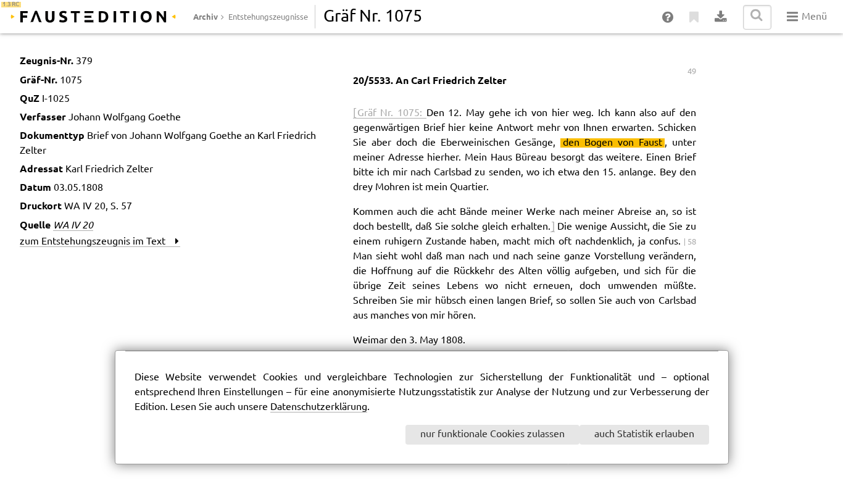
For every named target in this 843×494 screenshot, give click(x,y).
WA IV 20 (73, 224)
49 (691, 71)
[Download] (721, 17)
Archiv (205, 16)
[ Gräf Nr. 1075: (389, 113)
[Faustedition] (93, 16)
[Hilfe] (668, 17)
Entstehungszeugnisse (268, 17)
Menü (813, 17)
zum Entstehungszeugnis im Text (97, 241)
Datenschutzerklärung (318, 407)
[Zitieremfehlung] (694, 17)
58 (691, 242)
